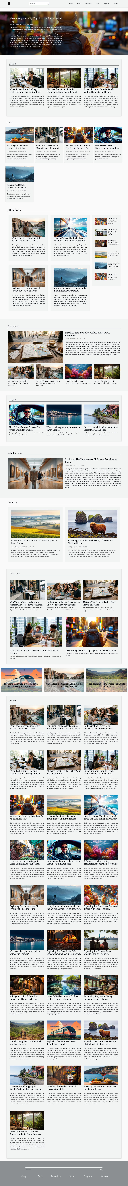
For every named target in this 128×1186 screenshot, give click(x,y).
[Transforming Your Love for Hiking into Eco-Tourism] (27, 1030)
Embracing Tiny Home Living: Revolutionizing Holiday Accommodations (98, 999)
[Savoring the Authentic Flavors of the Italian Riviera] (19, 135)
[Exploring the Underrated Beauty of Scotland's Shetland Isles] (92, 523)
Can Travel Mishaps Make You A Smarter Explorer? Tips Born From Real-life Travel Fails (47, 149)
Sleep (71, 3)
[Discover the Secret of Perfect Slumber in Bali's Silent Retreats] (64, 78)
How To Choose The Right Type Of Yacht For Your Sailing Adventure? (70, 239)
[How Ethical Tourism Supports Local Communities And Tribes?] (27, 850)
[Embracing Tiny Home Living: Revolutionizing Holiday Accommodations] (101, 985)
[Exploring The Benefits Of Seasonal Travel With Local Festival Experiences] (101, 221)
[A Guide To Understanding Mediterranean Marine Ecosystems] (78, 371)
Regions (106, 3)
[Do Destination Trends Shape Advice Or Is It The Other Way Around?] (21, 371)
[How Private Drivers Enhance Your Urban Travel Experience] (108, 135)
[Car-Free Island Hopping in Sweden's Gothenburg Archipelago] (101, 414)
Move (97, 3)
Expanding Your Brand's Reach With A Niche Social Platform (99, 90)
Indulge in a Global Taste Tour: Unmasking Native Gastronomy (25, 997)
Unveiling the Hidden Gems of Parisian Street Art (113, 242)
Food (79, 3)
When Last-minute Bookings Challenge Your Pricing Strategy (25, 90)
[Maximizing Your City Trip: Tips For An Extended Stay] (78, 135)
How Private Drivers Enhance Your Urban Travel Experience (108, 148)
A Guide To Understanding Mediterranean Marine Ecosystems (77, 382)
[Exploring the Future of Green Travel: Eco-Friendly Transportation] (64, 1030)
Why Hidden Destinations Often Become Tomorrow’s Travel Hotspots (27, 240)
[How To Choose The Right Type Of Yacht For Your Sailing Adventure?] (70, 227)
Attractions (88, 3)
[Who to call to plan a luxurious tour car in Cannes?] (64, 414)
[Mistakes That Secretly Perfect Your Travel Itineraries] (35, 347)
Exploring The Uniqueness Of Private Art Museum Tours (26, 289)
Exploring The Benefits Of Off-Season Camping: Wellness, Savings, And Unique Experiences (64, 954)
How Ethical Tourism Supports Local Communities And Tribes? (25, 862)
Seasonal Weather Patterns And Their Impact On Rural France (113, 254)
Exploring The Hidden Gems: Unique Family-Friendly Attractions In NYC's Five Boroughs (113, 234)
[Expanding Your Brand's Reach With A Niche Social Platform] (101, 78)
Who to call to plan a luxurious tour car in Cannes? (25, 952)
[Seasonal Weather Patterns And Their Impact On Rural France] (101, 254)
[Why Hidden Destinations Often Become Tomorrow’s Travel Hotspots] (28, 227)
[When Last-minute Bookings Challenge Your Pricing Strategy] (27, 78)
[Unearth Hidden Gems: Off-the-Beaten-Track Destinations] (64, 985)
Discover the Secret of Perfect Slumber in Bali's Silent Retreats (62, 90)
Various (115, 3)
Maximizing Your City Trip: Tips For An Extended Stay (78, 146)
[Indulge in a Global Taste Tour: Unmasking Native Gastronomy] (27, 985)
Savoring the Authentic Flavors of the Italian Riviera (17, 148)
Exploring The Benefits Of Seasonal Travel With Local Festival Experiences (113, 223)
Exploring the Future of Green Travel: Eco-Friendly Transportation (61, 1044)
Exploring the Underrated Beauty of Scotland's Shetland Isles (100, 1042)
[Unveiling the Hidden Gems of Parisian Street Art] (101, 243)
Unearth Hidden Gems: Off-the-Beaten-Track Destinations (62, 997)
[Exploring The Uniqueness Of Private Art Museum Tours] (28, 277)
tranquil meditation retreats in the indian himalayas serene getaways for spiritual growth (19, 189)
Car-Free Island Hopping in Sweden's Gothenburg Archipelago (101, 428)
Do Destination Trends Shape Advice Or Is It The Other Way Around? (19, 383)
